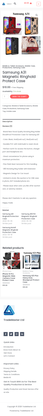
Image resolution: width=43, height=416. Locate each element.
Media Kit (7, 377)
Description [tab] (7, 121)
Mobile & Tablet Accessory (13, 66)
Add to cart (20, 96)
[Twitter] (11, 334)
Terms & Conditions (12, 374)
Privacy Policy (9, 368)
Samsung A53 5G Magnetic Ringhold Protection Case (29, 216)
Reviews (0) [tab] (7, 126)
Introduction (8, 347)
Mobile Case (30, 66)
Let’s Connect (9, 356)
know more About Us (12, 350)
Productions (7, 68)
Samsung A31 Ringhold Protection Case (11, 216)
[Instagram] (17, 334)
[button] (37, 15)
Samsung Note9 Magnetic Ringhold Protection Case (10, 229)
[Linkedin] (22, 334)
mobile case (11, 111)
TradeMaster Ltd (9, 3)
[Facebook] (6, 334)
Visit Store (8, 353)
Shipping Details (10, 371)
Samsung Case (19, 68)
